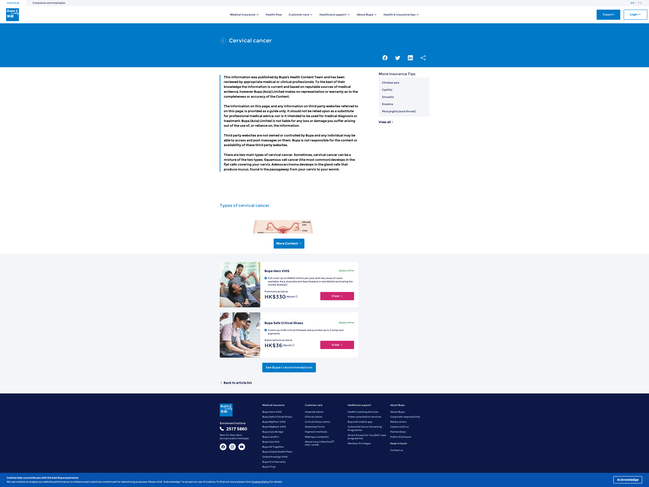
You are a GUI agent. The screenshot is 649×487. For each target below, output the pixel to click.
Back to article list (238, 383)
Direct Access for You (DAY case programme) (367, 437)
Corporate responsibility (405, 416)
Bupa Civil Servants (273, 461)
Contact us (396, 450)
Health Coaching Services (363, 411)
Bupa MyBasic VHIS (274, 426)
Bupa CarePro (270, 436)
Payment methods (316, 431)
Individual (13, 2)
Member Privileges (359, 443)
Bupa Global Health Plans (277, 451)
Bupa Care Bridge (272, 431)
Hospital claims (314, 411)
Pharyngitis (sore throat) (399, 111)
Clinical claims (313, 416)
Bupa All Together (273, 446)
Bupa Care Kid (270, 441)
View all (385, 122)
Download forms (315, 426)
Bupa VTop (269, 466)
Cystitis (387, 89)
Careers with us (399, 426)
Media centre (398, 421)
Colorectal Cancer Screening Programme (365, 428)
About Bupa (397, 411)
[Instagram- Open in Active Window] (232, 446)
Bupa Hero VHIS (272, 411)
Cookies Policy (260, 481)
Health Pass (274, 14)
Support (608, 14)
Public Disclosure (400, 436)
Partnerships (398, 431)
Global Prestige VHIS (274, 456)
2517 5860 (236, 428)
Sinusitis (388, 97)
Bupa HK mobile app (360, 421)
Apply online (346, 270)
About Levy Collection (318, 443)
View (335, 296)
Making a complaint (317, 436)
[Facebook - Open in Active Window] (223, 446)
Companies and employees (49, 2)
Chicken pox (390, 82)
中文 (640, 2)
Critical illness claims (317, 421)
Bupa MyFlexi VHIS (273, 421)
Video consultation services (364, 416)
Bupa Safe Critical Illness (277, 416)
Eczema (387, 104)
